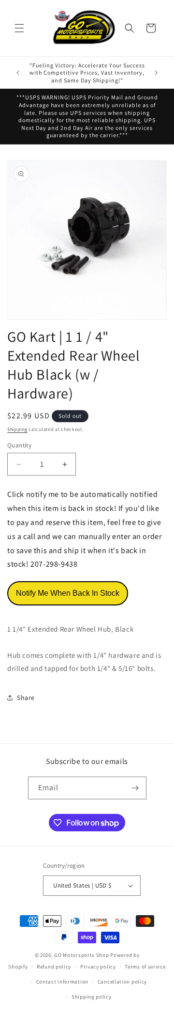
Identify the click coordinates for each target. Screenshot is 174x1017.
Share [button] (26, 697)
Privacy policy (98, 966)
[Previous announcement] (18, 72)
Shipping (17, 429)
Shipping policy (92, 996)
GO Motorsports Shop (81, 955)
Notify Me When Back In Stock (67, 593)
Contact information (62, 981)
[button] (19, 28)
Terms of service (145, 966)
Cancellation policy (122, 981)
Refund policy (54, 966)
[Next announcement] (156, 72)
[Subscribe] (135, 788)
